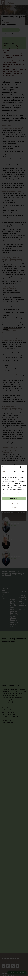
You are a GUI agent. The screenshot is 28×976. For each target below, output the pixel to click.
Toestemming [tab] (5, 471)
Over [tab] (23, 471)
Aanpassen (13, 503)
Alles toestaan (14, 498)
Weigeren (14, 507)
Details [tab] (14, 471)
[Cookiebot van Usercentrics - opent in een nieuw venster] (19, 467)
